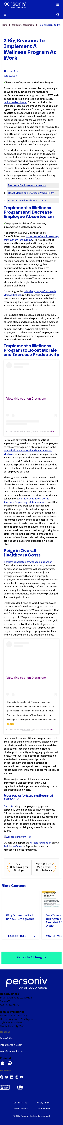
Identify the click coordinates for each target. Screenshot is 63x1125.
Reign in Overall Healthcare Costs (27, 201)
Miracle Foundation (40, 843)
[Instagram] (16, 1077)
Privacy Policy (43, 1103)
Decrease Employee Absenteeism (27, 185)
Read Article (16, 936)
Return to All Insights (31, 957)
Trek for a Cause (13, 846)
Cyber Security (20, 1109)
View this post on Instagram (26, 398)
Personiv (26, 729)
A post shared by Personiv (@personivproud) (27, 431)
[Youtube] (21, 1077)
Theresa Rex (11, 71)
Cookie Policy (20, 1103)
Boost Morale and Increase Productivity (31, 193)
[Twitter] (6, 1077)
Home (4, 25)
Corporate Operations (23, 25)
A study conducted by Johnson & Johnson (28, 562)
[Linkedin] (11, 1077)
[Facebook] (2, 1077)
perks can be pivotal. (15, 102)
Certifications (43, 1109)
